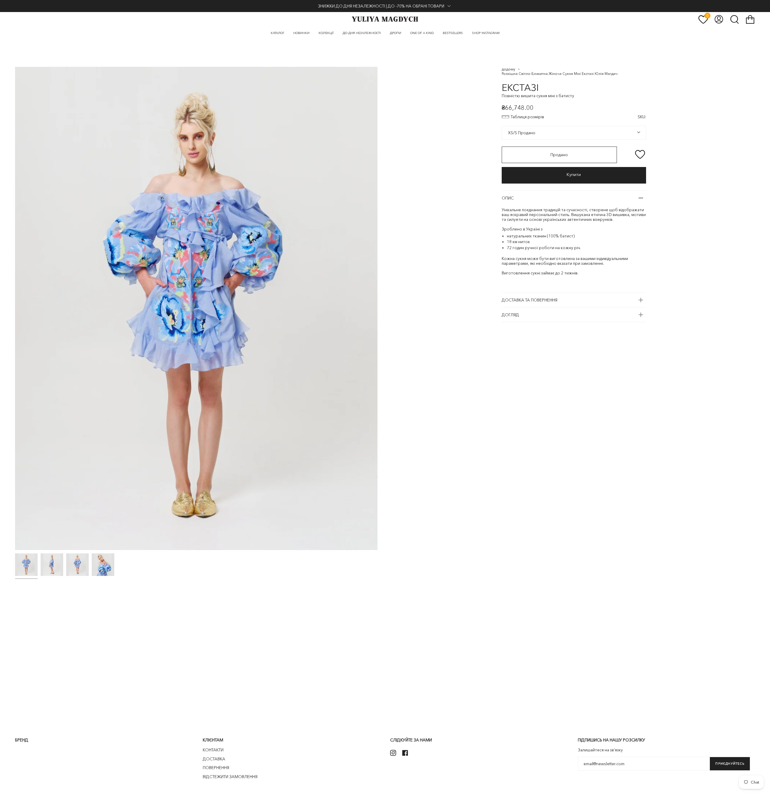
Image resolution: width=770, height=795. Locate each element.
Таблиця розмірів (527, 116)
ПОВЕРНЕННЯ (216, 767)
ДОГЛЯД (510, 314)
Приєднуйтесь (729, 764)
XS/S (512, 132)
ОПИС (508, 198)
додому (508, 69)
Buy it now (574, 175)
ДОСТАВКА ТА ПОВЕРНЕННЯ (529, 300)
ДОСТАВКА (214, 758)
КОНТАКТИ (213, 749)
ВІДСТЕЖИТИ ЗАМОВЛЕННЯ (230, 776)
